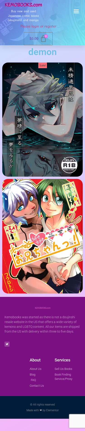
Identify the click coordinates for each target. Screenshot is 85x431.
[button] (76, 11)
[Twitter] (7, 344)
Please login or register (38, 26)
